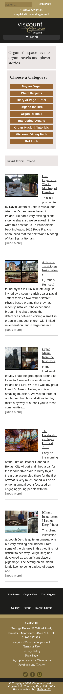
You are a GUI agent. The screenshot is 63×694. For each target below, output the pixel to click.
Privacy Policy (31, 651)
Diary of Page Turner (31, 100)
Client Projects (31, 93)
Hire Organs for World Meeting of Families (49, 184)
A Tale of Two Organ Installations (50, 268)
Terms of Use (31, 646)
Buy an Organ (31, 86)
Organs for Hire (31, 107)
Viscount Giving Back (31, 134)
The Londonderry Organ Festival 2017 (49, 439)
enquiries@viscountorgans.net (31, 14)
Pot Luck (31, 141)
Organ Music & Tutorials (31, 127)
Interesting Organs (31, 120)
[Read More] (13, 243)
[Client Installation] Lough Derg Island (50, 518)
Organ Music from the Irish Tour (48, 354)
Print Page (45, 4)
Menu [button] (34, 37)
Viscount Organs (32, 28)
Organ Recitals (31, 113)
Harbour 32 (44, 689)
